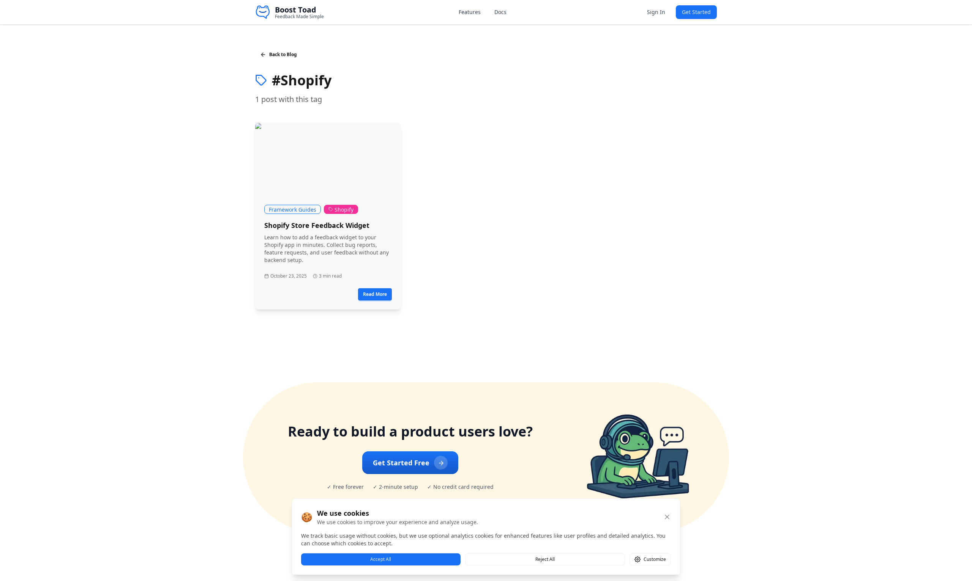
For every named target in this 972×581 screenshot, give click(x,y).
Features (470, 12)
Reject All (545, 559)
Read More (375, 294)
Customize (655, 559)
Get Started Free (401, 462)
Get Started (696, 12)
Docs (500, 12)
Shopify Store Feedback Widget (316, 225)
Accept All (380, 559)
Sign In (656, 12)
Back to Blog (283, 54)
